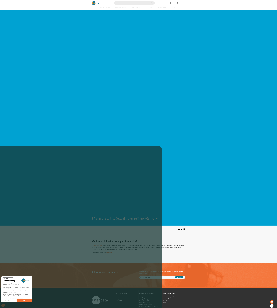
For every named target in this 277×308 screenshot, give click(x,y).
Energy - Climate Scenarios (169, 299)
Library (97, 213)
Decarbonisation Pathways (137, 8)
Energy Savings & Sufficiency (146, 300)
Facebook (184, 229)
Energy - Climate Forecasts (122, 299)
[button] (180, 3)
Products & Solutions (105, 8)
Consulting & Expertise (120, 8)
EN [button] (171, 3)
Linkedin (182, 229)
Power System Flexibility (145, 304)
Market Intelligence (120, 300)
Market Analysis (167, 300)
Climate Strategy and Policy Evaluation (172, 297)
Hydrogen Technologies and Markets (148, 306)
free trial (109, 252)
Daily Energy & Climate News (105, 213)
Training (165, 302)
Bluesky (179, 229)
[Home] (96, 3)
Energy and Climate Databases (123, 297)
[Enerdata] (100, 300)
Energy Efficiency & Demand (146, 299)
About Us (172, 8)
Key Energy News (97, 245)
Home (93, 213)
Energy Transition (143, 297)
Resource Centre (162, 8)
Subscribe (179, 277)
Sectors (151, 8)
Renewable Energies (144, 302)
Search (152, 2)
